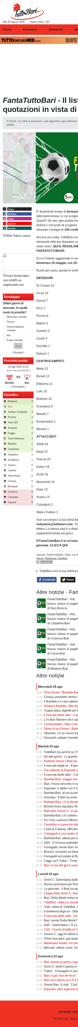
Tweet (70, 579)
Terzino (11, 321)
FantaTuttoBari (55, 554)
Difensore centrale (17, 316)
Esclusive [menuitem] (30, 29)
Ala (8, 335)
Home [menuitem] (7, 29)
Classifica (11, 394)
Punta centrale (15, 340)
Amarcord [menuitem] (56, 29)
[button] (18, 346)
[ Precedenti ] (18, 386)
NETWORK (64, 1012)
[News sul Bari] (27, 11)
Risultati (18, 352)
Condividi (48, 579)
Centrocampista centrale (15, 328)
